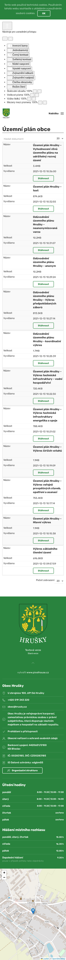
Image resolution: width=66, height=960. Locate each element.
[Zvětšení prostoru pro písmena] (45, 102)
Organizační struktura (25, 770)
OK (43, 13)
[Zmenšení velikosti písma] (32, 95)
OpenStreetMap (58, 958)
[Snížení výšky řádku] (29, 99)
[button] (56, 113)
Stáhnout (43, 178)
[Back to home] (6, 113)
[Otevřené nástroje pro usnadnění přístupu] (7, 26)
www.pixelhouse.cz (38, 672)
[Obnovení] (5, 39)
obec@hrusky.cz (17, 706)
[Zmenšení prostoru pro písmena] (40, 102)
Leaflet (46, 958)
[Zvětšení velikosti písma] (37, 95)
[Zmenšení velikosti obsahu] (35, 91)
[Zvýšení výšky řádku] (34, 99)
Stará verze (33, 653)
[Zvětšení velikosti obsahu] (39, 91)
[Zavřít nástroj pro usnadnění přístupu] (10, 39)
